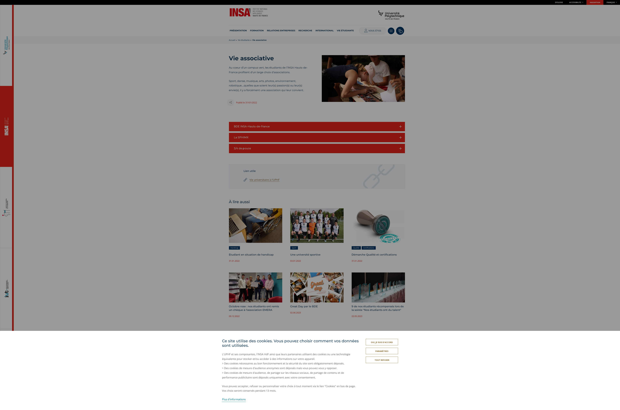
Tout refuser (382, 360)
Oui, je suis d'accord (382, 342)
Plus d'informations (234, 399)
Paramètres (381, 351)
